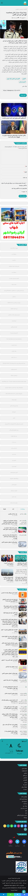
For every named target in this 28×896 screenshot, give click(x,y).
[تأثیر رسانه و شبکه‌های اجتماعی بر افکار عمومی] (21, 558)
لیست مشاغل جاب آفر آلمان (11, 667)
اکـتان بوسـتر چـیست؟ (14, 333)
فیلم (26, 810)
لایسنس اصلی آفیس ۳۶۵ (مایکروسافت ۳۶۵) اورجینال (14, 424)
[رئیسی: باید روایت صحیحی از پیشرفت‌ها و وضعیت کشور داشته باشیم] (22, 530)
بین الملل (25, 775)
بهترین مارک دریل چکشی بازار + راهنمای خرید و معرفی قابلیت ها (10, 707)
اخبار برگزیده (24, 771)
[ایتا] (4, 825)
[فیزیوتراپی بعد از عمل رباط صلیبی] (23, 682)
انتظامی (17, 9)
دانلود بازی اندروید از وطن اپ (14, 278)
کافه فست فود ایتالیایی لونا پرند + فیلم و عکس (9, 630)
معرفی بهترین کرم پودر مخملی (11, 693)
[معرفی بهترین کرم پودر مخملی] (23, 695)
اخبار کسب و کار (14, 448)
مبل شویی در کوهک (14, 375)
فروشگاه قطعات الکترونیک (14, 478)
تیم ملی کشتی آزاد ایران (13, 79)
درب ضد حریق (14, 357)
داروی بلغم (14, 412)
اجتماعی (21, 9)
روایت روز (25, 806)
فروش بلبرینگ (14, 399)
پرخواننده (22, 509)
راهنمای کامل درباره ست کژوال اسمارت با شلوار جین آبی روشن (9, 637)
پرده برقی (14, 296)
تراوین (14, 418)
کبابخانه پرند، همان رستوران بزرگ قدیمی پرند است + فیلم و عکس (10, 606)
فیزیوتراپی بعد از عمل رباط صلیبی (10, 680)
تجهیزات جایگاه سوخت (14, 248)
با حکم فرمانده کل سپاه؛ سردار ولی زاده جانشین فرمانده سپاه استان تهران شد (10, 536)
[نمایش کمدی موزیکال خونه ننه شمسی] (23, 595)
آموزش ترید (14, 460)
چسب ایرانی (14, 496)
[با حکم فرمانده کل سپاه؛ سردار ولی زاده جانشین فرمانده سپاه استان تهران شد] (22, 537)
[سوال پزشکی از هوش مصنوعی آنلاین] (22, 544)
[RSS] (25, 829)
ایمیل (25, 172)
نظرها (4, 509)
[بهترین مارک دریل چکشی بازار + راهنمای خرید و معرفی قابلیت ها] (23, 709)
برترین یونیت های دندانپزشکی (14, 266)
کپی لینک (23, 95)
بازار (26, 813)
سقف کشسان (14, 351)
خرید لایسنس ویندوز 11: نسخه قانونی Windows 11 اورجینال (14, 290)
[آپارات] (8, 825)
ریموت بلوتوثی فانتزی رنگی (14, 430)
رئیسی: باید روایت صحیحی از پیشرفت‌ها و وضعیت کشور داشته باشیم (10, 529)
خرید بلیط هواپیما (14, 436)
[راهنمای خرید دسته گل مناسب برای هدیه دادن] (23, 726)
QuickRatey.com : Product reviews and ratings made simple (14, 381)
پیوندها (25, 817)
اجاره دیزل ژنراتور (14, 369)
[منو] (2, 3)
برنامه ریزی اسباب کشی (14, 405)
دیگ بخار (14, 260)
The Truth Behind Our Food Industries (14, 339)
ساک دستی (14, 454)
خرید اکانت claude (14, 308)
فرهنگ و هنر (24, 787)
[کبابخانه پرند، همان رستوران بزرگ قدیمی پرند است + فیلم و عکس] (23, 608)
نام (26, 166)
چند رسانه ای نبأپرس (12, 514)
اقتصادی (25, 780)
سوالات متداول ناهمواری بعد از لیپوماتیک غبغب (11, 732)
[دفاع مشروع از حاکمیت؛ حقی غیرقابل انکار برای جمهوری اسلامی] (7, 572)
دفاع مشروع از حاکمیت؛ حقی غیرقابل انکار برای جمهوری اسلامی (8, 578)
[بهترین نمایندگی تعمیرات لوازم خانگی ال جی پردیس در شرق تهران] (23, 645)
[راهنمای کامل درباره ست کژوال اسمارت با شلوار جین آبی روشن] (23, 638)
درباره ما (25, 789)
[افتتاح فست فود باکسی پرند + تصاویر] (23, 662)
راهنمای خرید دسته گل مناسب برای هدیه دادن (10, 725)
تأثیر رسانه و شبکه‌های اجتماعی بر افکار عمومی (22, 564)
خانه (25, 9)
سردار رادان (22, 82)
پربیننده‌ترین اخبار (23, 799)
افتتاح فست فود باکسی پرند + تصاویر (9, 660)
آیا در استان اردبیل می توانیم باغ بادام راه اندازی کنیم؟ (9, 700)
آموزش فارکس (14, 484)
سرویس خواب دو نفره (14, 503)
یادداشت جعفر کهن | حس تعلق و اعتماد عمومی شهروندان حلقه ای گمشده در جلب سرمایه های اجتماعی (9, 522)
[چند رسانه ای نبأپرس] (22, 516)
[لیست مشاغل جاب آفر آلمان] (23, 669)
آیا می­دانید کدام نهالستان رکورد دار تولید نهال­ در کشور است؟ (10, 687)
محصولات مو (14, 254)
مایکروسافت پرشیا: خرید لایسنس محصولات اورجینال (14, 387)
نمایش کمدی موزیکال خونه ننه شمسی (9, 593)
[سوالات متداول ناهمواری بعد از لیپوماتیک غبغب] (23, 733)
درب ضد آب (14, 442)
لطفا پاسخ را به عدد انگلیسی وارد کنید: (19, 188)
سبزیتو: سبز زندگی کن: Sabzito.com (14, 302)
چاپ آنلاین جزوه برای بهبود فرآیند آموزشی (10, 613)
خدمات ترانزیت (14, 345)
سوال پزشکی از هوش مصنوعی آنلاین (9, 542)
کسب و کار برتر (24, 808)
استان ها (25, 785)
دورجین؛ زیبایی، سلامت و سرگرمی (14, 315)
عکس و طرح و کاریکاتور (22, 815)
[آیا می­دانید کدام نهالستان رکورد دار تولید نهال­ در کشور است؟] (23, 689)
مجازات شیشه (14, 284)
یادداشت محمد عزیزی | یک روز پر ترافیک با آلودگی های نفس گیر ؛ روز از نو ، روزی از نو (21, 579)
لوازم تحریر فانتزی (14, 327)
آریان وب (10, 878)
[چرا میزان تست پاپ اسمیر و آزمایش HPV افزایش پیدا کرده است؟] (23, 601)
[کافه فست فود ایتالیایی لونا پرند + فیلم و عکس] (23, 632)
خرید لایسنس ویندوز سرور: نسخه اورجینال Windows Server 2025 (14, 363)
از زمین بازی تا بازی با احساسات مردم (8, 564)
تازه (13, 509)
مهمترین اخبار (24, 797)
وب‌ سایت (25, 177)
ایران (23, 79)
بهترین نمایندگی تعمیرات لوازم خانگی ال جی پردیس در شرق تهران (9, 643)
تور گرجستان (14, 321)
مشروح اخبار (24, 801)
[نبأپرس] (25, 3)
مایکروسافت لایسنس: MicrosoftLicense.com (14, 393)
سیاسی (25, 773)
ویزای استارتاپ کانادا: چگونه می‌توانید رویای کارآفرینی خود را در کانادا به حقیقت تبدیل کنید (9, 715)
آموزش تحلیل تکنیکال (14, 472)
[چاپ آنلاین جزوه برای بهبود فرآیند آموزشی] (23, 615)
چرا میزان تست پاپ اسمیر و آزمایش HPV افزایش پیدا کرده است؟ (9, 600)
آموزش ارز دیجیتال (14, 490)
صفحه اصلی (24, 768)
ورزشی (25, 782)
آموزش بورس (14, 466)
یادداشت (25, 804)
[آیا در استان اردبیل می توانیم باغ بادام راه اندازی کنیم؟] (23, 702)
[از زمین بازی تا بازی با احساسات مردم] (7, 558)
